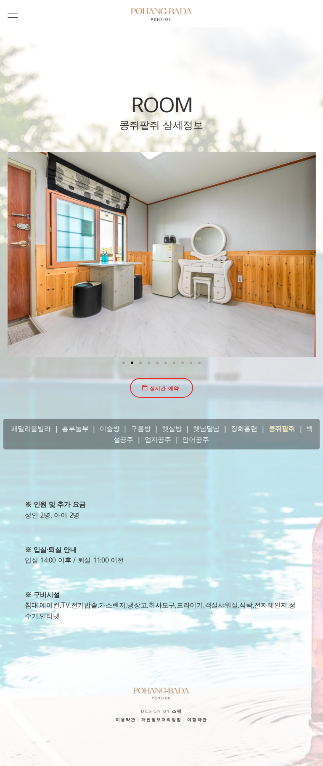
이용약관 (126, 720)
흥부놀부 (75, 428)
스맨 (177, 711)
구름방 (141, 428)
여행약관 (197, 720)
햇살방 (172, 428)
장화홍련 (244, 428)
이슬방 (109, 428)
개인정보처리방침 (161, 720)
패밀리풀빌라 (31, 428)
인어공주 (195, 439)
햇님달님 (206, 428)
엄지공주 (158, 439)
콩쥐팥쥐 (282, 428)
